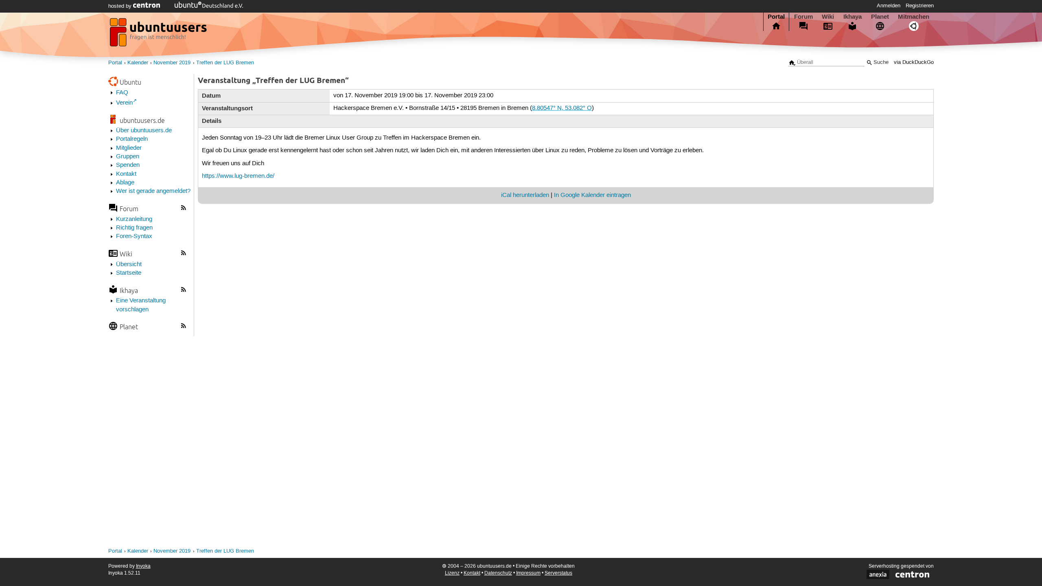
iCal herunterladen (525, 195)
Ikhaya (852, 17)
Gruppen (127, 156)
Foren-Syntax (134, 236)
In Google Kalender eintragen (592, 195)
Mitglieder (129, 148)
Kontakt (126, 174)
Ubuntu (130, 82)
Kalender (137, 63)
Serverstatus (558, 573)
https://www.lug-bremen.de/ (238, 176)
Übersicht (129, 264)
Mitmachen (913, 17)
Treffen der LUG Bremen (225, 63)
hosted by (120, 6)
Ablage (125, 182)
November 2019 (171, 63)
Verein (124, 103)
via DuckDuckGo (914, 62)
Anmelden (888, 5)
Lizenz (452, 573)
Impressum (528, 573)
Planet (880, 17)
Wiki (828, 17)
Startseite (128, 273)
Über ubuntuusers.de (144, 130)
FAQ (122, 92)
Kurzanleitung (134, 219)
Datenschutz (498, 573)
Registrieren (920, 5)
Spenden (128, 165)
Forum (803, 17)
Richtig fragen (134, 228)
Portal (776, 17)
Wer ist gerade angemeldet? (153, 191)
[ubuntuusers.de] (159, 34)
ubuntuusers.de (142, 120)
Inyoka (143, 566)
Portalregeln (132, 139)
